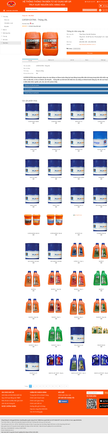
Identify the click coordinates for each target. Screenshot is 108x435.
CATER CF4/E (33, 149)
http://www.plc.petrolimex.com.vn (87, 44)
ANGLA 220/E (33, 205)
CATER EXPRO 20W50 (33, 121)
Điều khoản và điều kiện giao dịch (12, 401)
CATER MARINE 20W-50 (33, 233)
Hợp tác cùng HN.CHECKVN (38, 409)
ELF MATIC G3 (78, 233)
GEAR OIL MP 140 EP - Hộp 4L (56, 373)
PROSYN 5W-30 (101, 345)
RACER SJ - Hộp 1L (78, 317)
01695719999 (22, 428)
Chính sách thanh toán (37, 398)
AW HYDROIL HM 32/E (101, 205)
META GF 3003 (33, 177)
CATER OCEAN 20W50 (56, 177)
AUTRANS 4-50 (78, 149)
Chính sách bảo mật (64, 395)
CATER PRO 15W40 (56, 121)
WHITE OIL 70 (78, 121)
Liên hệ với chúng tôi (8, 403)
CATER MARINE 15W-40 (56, 233)
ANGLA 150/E (56, 205)
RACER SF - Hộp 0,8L (101, 317)
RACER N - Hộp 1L (56, 317)
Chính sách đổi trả (36, 403)
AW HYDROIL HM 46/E (33, 261)
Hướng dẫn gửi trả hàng (37, 406)
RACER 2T (101, 289)
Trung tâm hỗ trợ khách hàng (39, 395)
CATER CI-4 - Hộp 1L (79, 261)
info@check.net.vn (9, 430)
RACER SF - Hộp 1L (33, 345)
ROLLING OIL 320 (78, 345)
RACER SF (101, 261)
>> (66, 386)
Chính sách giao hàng (37, 401)
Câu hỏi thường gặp (36, 412)
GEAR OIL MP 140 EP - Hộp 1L (78, 373)
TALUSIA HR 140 (101, 149)
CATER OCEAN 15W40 (78, 177)
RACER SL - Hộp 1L (78, 289)
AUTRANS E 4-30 (56, 149)
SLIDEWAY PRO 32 (78, 205)
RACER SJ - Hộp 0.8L (33, 317)
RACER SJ (33, 289)
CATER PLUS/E (101, 121)
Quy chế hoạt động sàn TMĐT (11, 398)
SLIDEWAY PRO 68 (101, 233)
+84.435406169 (10, 428)
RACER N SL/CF (33, 373)
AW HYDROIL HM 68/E (56, 261)
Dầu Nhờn (31, 15)
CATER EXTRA (76, 48)
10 (59, 386)
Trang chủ (24, 15)
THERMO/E (101, 177)
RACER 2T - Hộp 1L (56, 345)
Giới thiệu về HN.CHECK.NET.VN (12, 395)
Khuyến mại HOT (91, 1)
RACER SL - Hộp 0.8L (56, 289)
